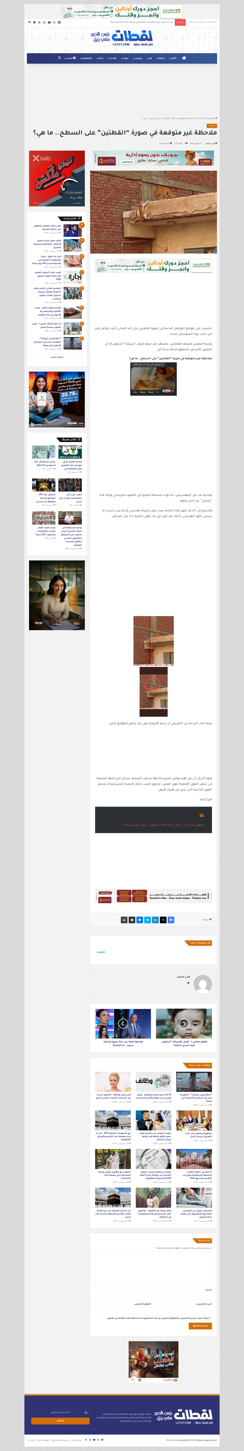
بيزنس (138, 58)
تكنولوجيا (87, 58)
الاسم (208, 1290)
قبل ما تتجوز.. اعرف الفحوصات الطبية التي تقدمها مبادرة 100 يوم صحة (46, 260)
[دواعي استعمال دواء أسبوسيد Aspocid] (43, 452)
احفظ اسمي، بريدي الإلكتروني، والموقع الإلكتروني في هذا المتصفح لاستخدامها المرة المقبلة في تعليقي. (157, 1318)
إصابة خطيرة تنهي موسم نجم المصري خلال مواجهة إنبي (71, 465)
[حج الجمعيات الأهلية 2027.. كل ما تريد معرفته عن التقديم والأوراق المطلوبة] (113, 1120)
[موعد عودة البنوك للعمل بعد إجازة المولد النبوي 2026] (73, 277)
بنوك (125, 58)
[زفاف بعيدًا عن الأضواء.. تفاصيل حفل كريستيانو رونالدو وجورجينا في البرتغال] (153, 1198)
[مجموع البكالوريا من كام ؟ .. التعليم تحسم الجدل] (194, 1120)
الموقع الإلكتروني (142, 1304)
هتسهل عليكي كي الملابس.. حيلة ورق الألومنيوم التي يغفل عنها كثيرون (196, 1214)
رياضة (162, 58)
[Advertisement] (122, 90)
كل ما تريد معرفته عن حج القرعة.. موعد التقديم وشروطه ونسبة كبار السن (113, 1214)
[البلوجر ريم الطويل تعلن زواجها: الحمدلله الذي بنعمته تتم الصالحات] (113, 1159)
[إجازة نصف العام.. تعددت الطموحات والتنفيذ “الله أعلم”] (43, 517)
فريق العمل (76, 1440)
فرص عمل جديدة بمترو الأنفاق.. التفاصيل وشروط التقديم (47, 244)
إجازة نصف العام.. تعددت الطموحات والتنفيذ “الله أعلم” (45, 531)
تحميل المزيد (57, 357)
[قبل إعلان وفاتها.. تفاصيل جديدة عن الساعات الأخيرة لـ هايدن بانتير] (113, 1082)
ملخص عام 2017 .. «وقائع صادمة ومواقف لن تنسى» (45, 498)
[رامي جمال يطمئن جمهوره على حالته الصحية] (73, 230)
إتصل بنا (31, 1440)
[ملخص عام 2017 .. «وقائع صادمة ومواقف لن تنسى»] (43, 485)
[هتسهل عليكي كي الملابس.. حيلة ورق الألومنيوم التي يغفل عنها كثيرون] (194, 1198)
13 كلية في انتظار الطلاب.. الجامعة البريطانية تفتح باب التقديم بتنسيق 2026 (197, 1175)
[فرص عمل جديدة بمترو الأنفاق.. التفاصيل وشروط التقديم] (73, 245)
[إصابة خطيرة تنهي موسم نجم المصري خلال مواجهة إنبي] (70, 452)
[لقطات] (122, 38)
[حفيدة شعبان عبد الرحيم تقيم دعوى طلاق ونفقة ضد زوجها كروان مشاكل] (153, 1120)
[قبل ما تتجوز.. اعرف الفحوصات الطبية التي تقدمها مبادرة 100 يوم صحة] (73, 261)
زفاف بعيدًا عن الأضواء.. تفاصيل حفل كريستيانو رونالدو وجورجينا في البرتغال (154, 1214)
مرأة (101, 58)
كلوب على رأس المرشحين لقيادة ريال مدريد (70, 498)
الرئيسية (211, 119)
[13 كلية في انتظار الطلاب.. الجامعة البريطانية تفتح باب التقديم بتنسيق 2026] (194, 1159)
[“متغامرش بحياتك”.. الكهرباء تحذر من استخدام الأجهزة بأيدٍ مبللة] (194, 1082)
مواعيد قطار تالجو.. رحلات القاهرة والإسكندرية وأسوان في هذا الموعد (47, 311)
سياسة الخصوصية (60, 1440)
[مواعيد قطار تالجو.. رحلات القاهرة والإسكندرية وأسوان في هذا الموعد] (73, 312)
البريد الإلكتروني (203, 1304)
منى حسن (210, 144)
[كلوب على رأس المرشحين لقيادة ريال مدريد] (70, 485)
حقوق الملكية (44, 1440)
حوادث (113, 58)
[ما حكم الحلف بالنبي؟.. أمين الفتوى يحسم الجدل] (73, 328)
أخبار (173, 58)
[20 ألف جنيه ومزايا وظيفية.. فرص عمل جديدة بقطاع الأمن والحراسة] (153, 1082)
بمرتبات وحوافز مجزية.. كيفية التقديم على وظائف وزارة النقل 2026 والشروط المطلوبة (155, 1175)
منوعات (202, 119)
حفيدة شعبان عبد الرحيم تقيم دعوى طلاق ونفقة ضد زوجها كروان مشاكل (155, 1136)
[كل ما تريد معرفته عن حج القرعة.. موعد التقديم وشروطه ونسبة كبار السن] (113, 1198)
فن (150, 58)
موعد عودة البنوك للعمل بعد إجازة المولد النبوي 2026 (149, 22)
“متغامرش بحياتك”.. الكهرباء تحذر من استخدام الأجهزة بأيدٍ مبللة (196, 1098)
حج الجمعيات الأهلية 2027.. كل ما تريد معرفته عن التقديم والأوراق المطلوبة (113, 1136)
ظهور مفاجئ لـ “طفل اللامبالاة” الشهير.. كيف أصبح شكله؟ (163, 825)
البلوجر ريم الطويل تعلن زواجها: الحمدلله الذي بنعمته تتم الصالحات (114, 1175)
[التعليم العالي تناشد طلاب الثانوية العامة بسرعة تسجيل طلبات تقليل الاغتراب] (73, 293)
